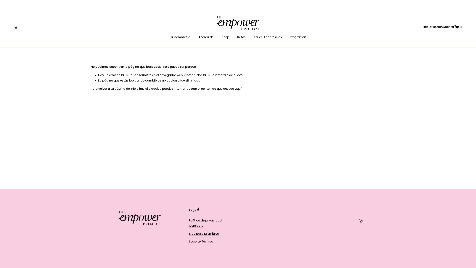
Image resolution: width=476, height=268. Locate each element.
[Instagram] (16, 27)
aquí (238, 89)
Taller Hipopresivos (268, 37)
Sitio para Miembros (204, 234)
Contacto (196, 226)
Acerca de (205, 37)
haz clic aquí (148, 89)
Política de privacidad (205, 220)
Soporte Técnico (201, 241)
